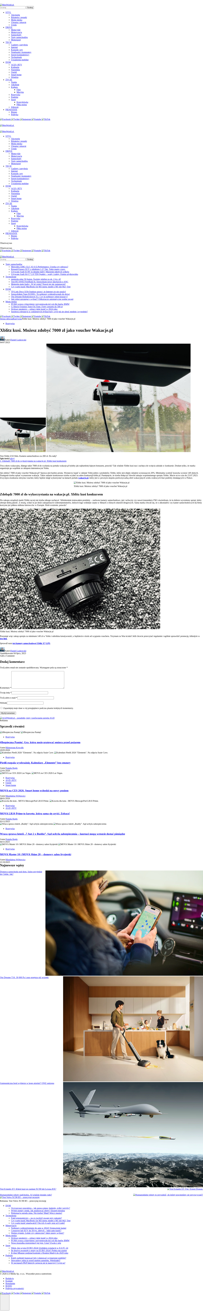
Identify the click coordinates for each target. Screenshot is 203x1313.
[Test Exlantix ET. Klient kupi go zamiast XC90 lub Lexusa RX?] (185, 1189)
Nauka (14, 82)
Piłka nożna (22, 104)
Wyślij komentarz (8, 713)
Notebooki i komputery (21, 52)
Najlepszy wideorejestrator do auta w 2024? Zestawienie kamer (38, 1228)
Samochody (16, 35)
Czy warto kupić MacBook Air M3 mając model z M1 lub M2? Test (40, 287)
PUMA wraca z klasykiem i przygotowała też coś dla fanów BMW (40, 304)
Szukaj (30, 8)
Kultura (14, 87)
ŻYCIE (9, 80)
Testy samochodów (19, 37)
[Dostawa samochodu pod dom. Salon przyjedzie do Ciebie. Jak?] (124, 923)
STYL (8, 12)
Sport (13, 99)
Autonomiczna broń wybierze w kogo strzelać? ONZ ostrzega (27, 1083)
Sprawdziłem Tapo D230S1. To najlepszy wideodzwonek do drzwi (40, 294)
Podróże (14, 97)
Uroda (14, 25)
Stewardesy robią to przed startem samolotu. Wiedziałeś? (35, 1260)
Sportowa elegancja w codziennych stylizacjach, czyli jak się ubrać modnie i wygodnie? (49, 311)
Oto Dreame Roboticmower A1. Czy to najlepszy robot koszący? (39, 296)
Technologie (16, 57)
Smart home (16, 75)
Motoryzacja (16, 32)
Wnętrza (14, 77)
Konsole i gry (17, 50)
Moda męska (16, 20)
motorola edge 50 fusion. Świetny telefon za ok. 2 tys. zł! (36, 279)
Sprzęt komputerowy (20, 55)
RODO (9, 1286)
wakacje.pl (83, 478)
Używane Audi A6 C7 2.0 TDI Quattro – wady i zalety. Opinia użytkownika (44, 274)
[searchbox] (13, 7)
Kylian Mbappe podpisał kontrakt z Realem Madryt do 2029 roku (39, 1253)
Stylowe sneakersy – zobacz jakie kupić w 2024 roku (34, 309)
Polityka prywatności (15, 1288)
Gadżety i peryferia (19, 45)
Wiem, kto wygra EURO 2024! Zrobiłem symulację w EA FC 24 (39, 1248)
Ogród (14, 72)
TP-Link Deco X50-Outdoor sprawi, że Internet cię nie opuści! (38, 291)
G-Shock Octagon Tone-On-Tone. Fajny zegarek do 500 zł (37, 306)
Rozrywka (15, 94)
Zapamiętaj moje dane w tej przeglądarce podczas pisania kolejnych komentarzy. (38, 708)
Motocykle (15, 30)
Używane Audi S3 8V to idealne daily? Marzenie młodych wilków (40, 272)
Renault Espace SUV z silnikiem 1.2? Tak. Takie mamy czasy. (38, 269)
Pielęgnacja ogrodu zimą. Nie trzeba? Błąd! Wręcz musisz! (36, 1213)
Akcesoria (15, 15)
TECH (8, 42)
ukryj (12, 458)
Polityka (14, 114)
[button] (4, 1302)
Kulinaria (15, 67)
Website (3, 703)
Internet (14, 47)
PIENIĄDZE (11, 109)
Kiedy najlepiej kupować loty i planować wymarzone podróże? (38, 1258)
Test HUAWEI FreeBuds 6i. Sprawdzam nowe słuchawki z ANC (39, 282)
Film (19, 89)
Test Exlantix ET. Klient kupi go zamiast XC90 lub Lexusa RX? (28, 1189)
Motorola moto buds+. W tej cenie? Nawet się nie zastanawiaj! (38, 284)
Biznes (14, 112)
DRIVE (9, 27)
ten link (3, 638)
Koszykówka (22, 102)
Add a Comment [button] (7, 656)
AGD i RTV (16, 65)
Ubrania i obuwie (18, 22)
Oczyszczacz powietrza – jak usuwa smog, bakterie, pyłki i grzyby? (40, 1208)
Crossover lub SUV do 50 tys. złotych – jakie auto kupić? (36, 1230)
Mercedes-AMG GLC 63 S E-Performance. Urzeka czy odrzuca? (39, 267)
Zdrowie (15, 107)
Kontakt (9, 1281)
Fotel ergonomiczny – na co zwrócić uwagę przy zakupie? (36, 1218)
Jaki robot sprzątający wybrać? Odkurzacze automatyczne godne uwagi (42, 299)
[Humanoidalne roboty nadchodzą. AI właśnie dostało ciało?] (168, 1195)
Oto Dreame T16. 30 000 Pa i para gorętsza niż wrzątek (24, 977)
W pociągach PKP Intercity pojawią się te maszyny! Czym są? (38, 1263)
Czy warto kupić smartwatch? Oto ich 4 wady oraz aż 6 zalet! (38, 1223)
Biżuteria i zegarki (19, 17)
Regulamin (10, 1283)
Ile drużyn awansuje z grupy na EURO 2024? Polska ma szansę (39, 1250)
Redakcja (10, 1278)
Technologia (11, 1215)
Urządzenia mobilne (20, 60)
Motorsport (16, 40)
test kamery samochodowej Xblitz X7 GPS (31, 643)
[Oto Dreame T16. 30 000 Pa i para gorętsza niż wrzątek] (133, 1029)
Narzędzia (15, 70)
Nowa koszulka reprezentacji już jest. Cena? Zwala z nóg (36, 1243)
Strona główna (6, 319)
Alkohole (15, 84)
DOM (8, 62)
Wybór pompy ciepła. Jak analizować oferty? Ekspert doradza (38, 1210)
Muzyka (20, 92)
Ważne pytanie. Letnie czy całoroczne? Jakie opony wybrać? (37, 1233)
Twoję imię (5, 692)
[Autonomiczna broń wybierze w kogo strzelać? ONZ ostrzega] (133, 1135)
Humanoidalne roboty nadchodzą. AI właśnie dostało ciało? (26, 1195)
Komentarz (5, 688)
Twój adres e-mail (8, 698)
